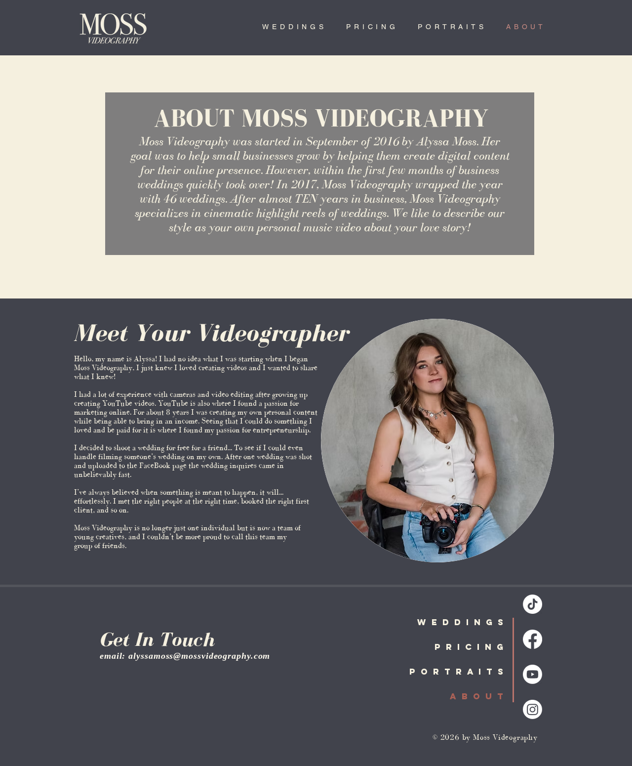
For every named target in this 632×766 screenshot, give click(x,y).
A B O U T (477, 696)
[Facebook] (532, 639)
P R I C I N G (469, 646)
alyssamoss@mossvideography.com (199, 656)
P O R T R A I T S (457, 671)
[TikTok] (532, 604)
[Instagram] (532, 709)
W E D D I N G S (461, 622)
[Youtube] (532, 674)
